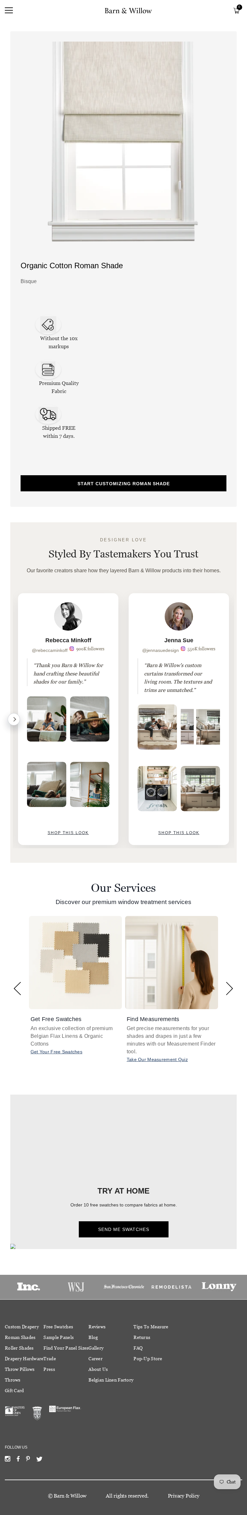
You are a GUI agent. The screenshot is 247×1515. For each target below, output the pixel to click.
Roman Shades (20, 1337)
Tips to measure (150, 1326)
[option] (68, 719)
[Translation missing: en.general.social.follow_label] (7, 1460)
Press (49, 1369)
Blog (93, 1337)
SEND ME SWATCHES (123, 1229)
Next (14, 719)
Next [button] (229, 988)
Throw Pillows (20, 1369)
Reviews (96, 1326)
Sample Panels (58, 1337)
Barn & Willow (70, 1496)
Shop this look (68, 833)
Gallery (96, 1348)
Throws (13, 1379)
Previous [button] (17, 988)
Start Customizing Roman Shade (124, 483)
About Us (98, 1369)
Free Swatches (58, 1326)
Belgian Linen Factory (110, 1379)
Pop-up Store (147, 1358)
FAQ (137, 1348)
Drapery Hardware (24, 1358)
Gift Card (14, 1390)
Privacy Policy (183, 1496)
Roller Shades (19, 1348)
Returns (141, 1337)
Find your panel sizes (65, 1348)
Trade (49, 1358)
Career (95, 1358)
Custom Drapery (22, 1326)
